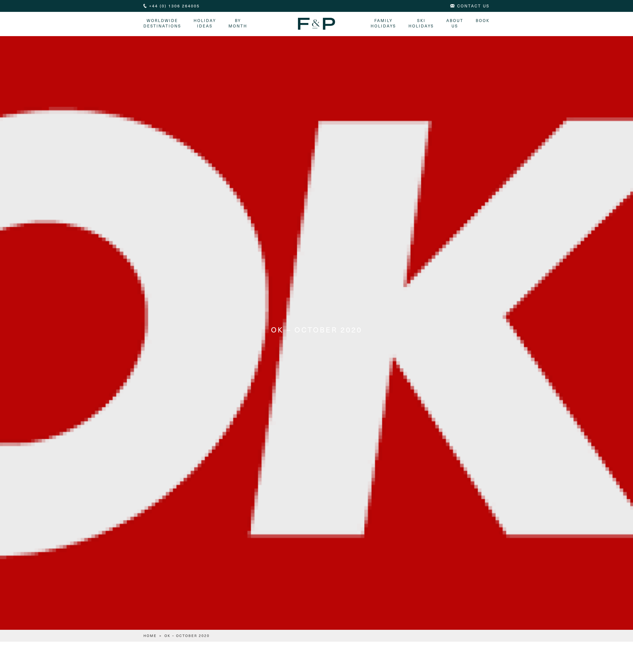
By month (237, 23)
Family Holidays (383, 23)
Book (483, 20)
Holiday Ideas (205, 23)
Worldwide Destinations (162, 23)
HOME (150, 635)
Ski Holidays (421, 23)
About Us (454, 23)
